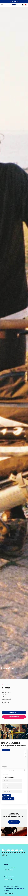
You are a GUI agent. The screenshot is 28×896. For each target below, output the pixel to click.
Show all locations (8, 798)
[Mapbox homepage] (4, 767)
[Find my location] (25, 756)
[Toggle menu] (2, 4)
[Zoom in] (25, 750)
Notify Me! (6, 795)
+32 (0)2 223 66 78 (8, 870)
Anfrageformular (8, 879)
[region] (14, 758)
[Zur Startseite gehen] (14, 5)
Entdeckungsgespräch (14, 716)
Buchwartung (14, 821)
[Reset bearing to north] (25, 754)
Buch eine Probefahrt (14, 712)
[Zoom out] (25, 752)
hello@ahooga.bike (9, 893)
